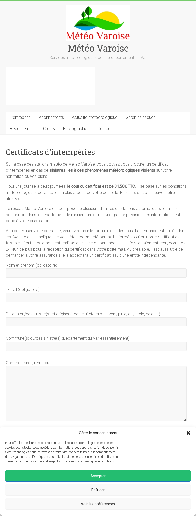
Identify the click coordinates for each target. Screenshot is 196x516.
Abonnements (51, 117)
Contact (104, 128)
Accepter (98, 476)
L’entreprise (20, 117)
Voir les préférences (98, 504)
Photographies (76, 128)
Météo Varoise (98, 48)
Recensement (22, 128)
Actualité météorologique (94, 117)
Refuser (98, 490)
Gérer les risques (140, 117)
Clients (49, 128)
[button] (188, 433)
